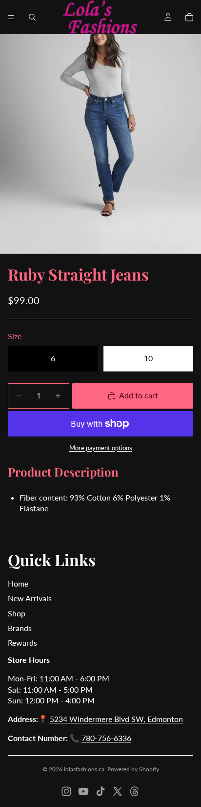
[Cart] (189, 17)
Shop (16, 613)
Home (18, 583)
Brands (20, 628)
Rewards (22, 642)
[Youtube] (83, 791)
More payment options (100, 448)
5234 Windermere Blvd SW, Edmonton (116, 718)
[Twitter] (117, 791)
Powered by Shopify (133, 769)
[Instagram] (66, 791)
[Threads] (135, 791)
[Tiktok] (100, 791)
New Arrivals (30, 598)
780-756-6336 (106, 737)
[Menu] (11, 17)
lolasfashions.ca (84, 769)
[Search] (32, 17)
